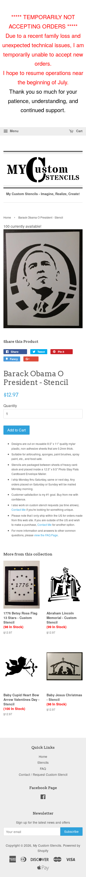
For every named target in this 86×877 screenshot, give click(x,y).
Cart (79, 131)
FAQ (43, 768)
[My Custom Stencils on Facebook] (43, 797)
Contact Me (18, 509)
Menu (14, 131)
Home (7, 217)
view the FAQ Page (46, 535)
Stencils (43, 762)
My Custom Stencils (47, 845)
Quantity (10, 405)
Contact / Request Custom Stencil (43, 774)
